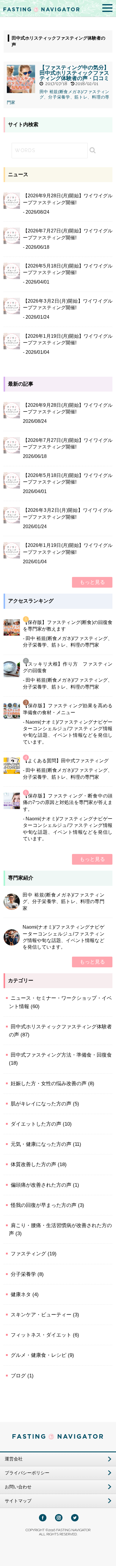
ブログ (18, 1376)
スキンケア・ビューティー (41, 1315)
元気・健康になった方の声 (41, 1144)
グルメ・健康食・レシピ (38, 1355)
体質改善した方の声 (33, 1164)
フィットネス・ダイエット (41, 1335)
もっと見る (92, 582)
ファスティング (28, 1254)
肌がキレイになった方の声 (41, 1104)
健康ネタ (21, 1294)
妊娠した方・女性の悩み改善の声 (49, 1083)
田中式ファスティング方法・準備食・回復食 (61, 1055)
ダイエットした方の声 (36, 1124)
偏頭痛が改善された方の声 (41, 1185)
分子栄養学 (23, 1274)
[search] (90, 150)
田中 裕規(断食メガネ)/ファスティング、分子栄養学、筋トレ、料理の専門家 (58, 97)
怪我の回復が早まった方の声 (43, 1205)
